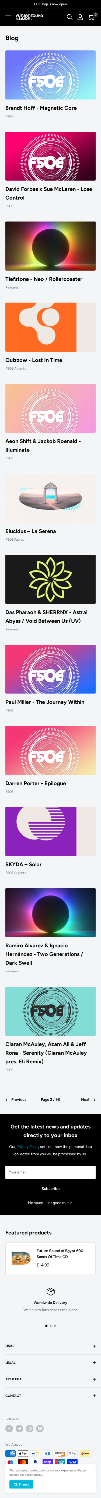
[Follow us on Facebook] (9, 1428)
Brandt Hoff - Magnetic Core (41, 108)
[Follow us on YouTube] (40, 1428)
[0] (91, 17)
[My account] (80, 17)
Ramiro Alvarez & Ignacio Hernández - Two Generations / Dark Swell (44, 954)
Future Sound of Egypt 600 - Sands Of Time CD (61, 1254)
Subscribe (50, 1188)
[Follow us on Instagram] (29, 1428)
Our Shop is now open (50, 4)
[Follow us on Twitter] (19, 1428)
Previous (18, 1099)
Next (85, 1099)
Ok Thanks (21, 1484)
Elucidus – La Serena (30, 531)
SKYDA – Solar (23, 864)
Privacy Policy (27, 1146)
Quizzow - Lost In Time (33, 360)
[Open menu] (8, 17)
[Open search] (70, 17)
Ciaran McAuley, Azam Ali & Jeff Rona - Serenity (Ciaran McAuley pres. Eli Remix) (46, 1053)
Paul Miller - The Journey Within (44, 702)
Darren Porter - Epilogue (35, 783)
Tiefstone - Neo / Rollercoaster (43, 279)
